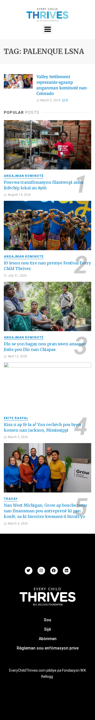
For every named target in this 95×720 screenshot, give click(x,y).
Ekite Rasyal (16, 418)
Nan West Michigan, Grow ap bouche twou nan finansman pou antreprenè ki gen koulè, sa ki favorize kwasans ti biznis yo (45, 511)
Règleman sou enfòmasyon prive (48, 648)
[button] (47, 29)
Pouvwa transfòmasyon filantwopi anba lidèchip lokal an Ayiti (43, 185)
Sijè (47, 629)
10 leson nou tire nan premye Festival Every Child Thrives (47, 266)
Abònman (47, 638)
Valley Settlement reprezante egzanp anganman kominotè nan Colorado (61, 85)
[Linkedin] (66, 570)
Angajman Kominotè (24, 176)
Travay (11, 499)
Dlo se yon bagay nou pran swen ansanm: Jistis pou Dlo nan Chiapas (45, 347)
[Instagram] (41, 570)
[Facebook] (54, 570)
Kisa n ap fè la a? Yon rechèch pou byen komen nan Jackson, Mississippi (42, 427)
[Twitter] (28, 570)
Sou (47, 619)
